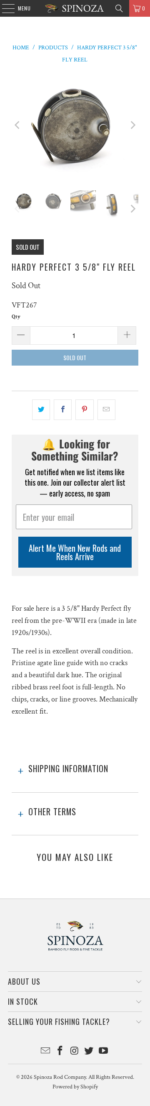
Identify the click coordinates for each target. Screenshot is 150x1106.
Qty (16, 316)
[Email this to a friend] (106, 409)
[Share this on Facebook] (63, 409)
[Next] (132, 125)
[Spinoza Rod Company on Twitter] (89, 1052)
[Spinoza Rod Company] (75, 8)
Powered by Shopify (75, 1087)
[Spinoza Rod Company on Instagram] (74, 1052)
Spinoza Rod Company (60, 1077)
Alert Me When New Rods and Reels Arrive (75, 552)
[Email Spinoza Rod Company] (46, 1052)
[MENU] (4, 8)
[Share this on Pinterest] (84, 409)
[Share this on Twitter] (41, 409)
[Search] (119, 8)
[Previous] (18, 125)
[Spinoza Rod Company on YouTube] (104, 1052)
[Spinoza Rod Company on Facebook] (60, 1052)
